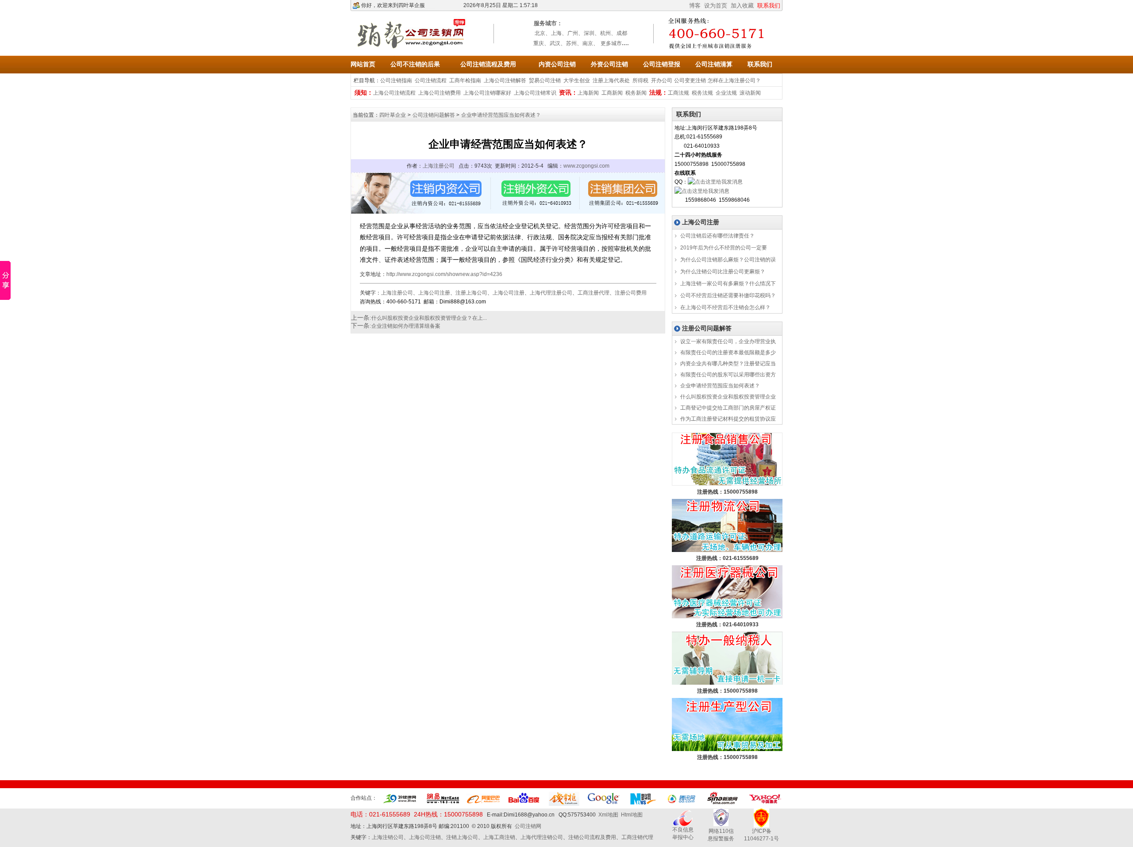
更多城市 (611, 43)
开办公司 (661, 80)
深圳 (589, 33)
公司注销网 (528, 826)
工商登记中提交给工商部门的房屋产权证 (727, 408)
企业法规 (726, 93)
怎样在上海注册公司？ (734, 80)
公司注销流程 (431, 80)
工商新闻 (612, 93)
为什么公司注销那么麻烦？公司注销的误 (727, 260)
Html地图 (632, 815)
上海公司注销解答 (505, 80)
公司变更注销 (690, 80)
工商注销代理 (637, 837)
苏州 (571, 43)
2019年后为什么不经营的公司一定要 (723, 248)
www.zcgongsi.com (586, 166)
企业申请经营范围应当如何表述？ (501, 115)
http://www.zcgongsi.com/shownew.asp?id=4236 (444, 274)
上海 (556, 33)
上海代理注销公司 (541, 837)
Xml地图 (608, 815)
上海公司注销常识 (535, 93)
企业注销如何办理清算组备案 (405, 326)
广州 (572, 33)
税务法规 (702, 93)
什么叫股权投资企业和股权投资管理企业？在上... (429, 318)
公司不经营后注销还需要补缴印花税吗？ (727, 295)
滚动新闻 (750, 93)
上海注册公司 (439, 166)
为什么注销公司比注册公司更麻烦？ (722, 271)
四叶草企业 (392, 115)
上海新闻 (588, 93)
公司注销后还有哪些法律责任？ (717, 236)
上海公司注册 (434, 293)
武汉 (555, 43)
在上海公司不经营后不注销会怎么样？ (725, 307)
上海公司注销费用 (439, 93)
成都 (622, 33)
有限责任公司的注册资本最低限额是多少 (727, 352)
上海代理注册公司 (551, 293)
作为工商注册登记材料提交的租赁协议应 (727, 419)
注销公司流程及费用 (592, 837)
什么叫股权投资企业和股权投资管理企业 (727, 397)
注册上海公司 (471, 293)
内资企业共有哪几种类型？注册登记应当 (727, 363)
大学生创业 (576, 80)
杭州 (605, 33)
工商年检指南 (465, 80)
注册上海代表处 (611, 80)
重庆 (538, 43)
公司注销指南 (396, 80)
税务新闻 (636, 93)
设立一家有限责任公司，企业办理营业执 (727, 341)
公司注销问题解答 (434, 115)
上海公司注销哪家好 (487, 93)
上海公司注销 (425, 837)
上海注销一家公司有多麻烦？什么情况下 (727, 283)
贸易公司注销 (545, 80)
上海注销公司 (388, 837)
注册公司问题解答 (707, 328)
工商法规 (678, 93)
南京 (587, 43)
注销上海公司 (462, 837)
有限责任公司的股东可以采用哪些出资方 (727, 375)
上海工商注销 (499, 837)
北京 (540, 33)
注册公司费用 (631, 293)
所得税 (640, 80)
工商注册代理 (593, 293)
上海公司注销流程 (394, 93)
